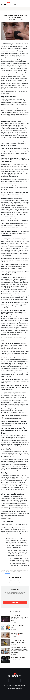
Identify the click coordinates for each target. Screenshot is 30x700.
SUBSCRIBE (15, 602)
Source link (7, 573)
